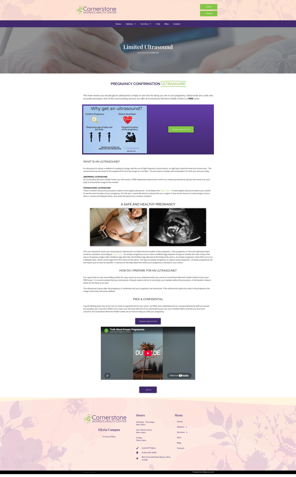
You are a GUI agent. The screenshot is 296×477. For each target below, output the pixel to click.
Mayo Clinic (117, 254)
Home (118, 24)
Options (129, 24)
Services (144, 24)
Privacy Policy (109, 437)
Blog (167, 24)
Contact (176, 24)
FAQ (158, 24)
